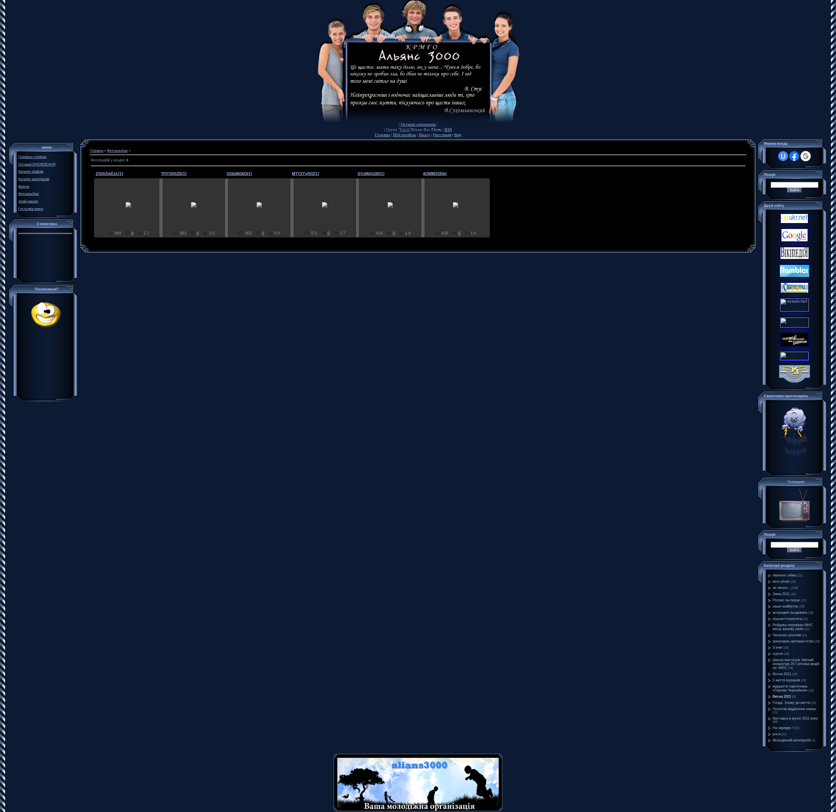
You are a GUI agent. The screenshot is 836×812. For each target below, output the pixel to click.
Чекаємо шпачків (787, 635)
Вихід (424, 134)
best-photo (781, 581)
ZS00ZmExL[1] (109, 173)
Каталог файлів (30, 171)
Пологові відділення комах (794, 709)
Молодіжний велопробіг (792, 740)
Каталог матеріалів (33, 179)
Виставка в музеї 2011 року (795, 718)
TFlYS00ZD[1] (173, 173)
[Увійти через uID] (783, 156)
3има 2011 (781, 594)
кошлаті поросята (787, 619)
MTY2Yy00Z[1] (305, 173)
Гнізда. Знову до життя (791, 703)
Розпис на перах (786, 600)
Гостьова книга (30, 209)
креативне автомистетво (793, 641)
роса (776, 734)
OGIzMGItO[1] (239, 173)
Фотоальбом (28, 194)
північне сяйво (784, 575)
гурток (778, 654)
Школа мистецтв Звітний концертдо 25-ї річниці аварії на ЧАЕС (796, 664)
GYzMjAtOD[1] (371, 173)
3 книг (777, 647)
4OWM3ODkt (435, 173)
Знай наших (28, 201)
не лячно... (781, 588)
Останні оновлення (418, 124)
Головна (382, 134)
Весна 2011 (782, 674)
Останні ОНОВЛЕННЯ (37, 164)
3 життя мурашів (786, 680)
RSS (448, 129)
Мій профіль (404, 134)
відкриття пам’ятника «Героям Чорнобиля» (790, 688)
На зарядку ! (783, 728)
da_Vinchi (131, 210)
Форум (23, 186)
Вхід (457, 135)
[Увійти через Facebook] (794, 156)
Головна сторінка (32, 157)
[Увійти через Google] (805, 156)
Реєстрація (442, 135)
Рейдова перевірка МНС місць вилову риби (793, 627)
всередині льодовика (790, 612)
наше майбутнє (785, 606)
